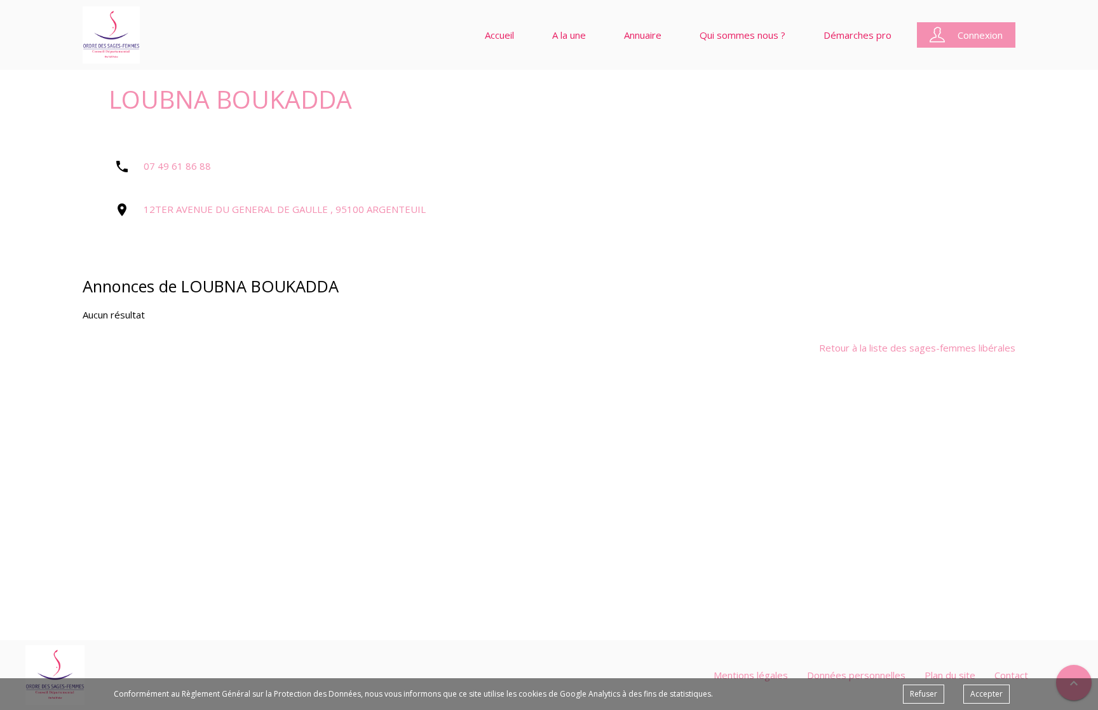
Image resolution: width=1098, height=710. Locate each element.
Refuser (923, 693)
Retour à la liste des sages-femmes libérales (917, 347)
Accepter (986, 693)
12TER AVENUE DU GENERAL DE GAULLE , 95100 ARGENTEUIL (285, 209)
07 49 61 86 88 (177, 166)
